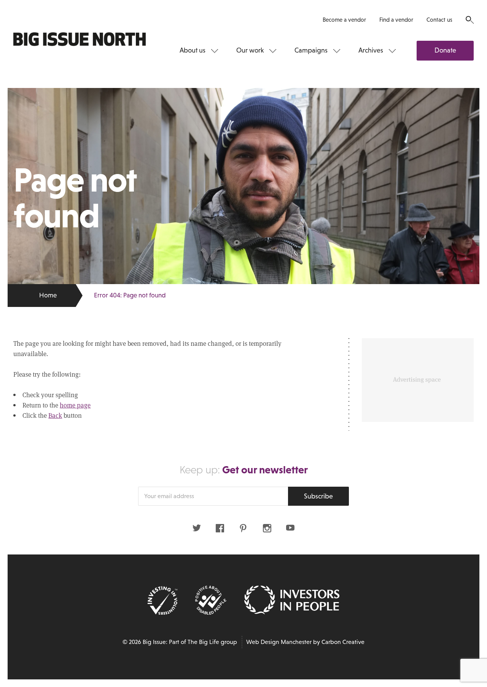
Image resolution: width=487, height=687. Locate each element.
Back (55, 415)
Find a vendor (396, 19)
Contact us (439, 19)
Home (48, 295)
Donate (445, 50)
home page (75, 405)
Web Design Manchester (279, 642)
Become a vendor (344, 19)
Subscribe (318, 496)
